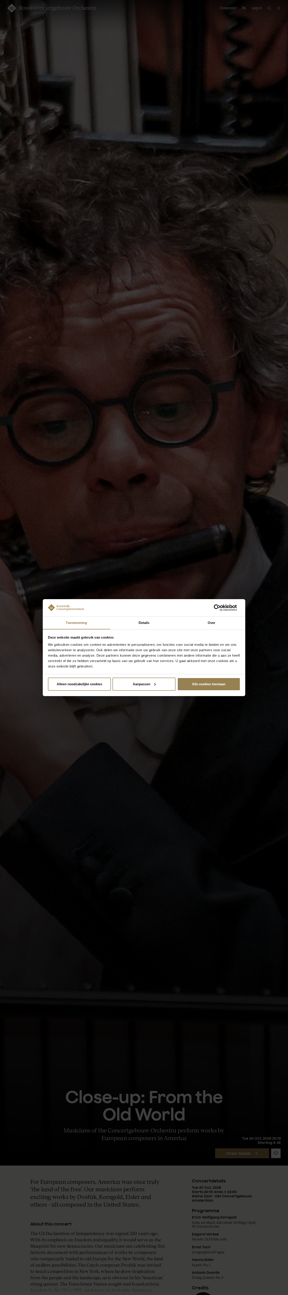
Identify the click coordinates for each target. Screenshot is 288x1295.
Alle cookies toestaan (208, 684)
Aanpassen (141, 684)
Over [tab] (211, 622)
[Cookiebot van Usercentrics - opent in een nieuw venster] (220, 607)
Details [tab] (144, 622)
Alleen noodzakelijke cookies (79, 684)
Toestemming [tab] (76, 622)
